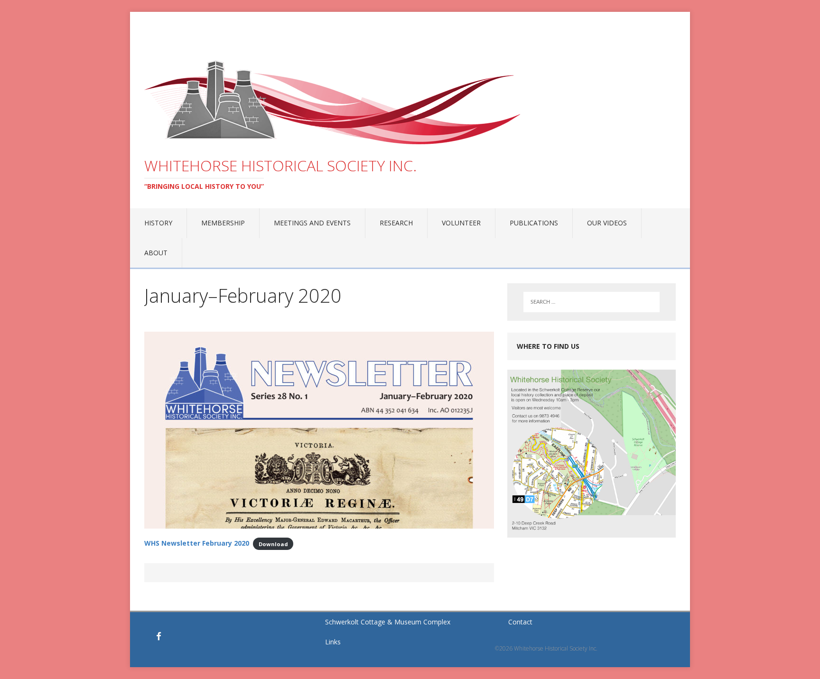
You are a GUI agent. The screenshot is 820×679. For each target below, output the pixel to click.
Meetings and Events (312, 222)
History (158, 222)
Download (273, 543)
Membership (223, 222)
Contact (520, 621)
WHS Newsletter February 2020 (196, 543)
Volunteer (461, 222)
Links (333, 641)
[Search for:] (591, 302)
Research (396, 222)
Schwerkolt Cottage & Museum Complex (387, 621)
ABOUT (156, 252)
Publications (534, 222)
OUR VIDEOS (607, 222)
